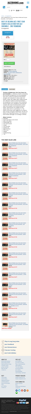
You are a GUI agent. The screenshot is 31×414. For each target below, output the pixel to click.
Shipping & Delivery (5, 380)
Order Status (4, 377)
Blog (16, 385)
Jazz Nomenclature (11, 347)
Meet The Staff (4, 368)
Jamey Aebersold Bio (5, 362)
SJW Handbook (19, 365)
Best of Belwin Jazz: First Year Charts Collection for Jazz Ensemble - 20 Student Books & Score (18, 324)
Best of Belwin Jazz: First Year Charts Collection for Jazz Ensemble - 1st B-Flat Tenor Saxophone (18, 154)
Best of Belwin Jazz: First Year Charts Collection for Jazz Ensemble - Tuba (17, 313)
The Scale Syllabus (19, 367)
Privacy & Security (9, 401)
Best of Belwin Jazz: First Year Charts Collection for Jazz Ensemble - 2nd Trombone (17, 224)
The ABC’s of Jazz (4, 365)
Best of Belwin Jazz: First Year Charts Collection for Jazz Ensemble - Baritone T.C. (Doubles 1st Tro (18, 304)
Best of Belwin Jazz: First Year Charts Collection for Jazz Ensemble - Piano (17, 263)
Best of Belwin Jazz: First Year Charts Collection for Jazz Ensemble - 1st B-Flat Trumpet (18, 184)
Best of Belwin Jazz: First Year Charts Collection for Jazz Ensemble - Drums (17, 253)
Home (2, 16)
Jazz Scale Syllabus (10, 353)
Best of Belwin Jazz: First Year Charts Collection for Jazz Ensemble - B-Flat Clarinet (17, 284)
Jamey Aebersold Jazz (5, 361)
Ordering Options (5, 381)
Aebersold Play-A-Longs (6, 364)
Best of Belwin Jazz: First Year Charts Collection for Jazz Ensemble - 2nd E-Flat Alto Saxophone (18, 144)
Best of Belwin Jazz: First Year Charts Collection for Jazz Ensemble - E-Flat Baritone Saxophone (17, 174)
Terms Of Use (3, 400)
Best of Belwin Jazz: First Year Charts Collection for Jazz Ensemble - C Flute (17, 273)
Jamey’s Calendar (4, 367)
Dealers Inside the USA (20, 377)
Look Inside (12, 89)
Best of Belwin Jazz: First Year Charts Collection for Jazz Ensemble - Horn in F (18, 293)
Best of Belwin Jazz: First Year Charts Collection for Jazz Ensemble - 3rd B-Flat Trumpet (18, 204)
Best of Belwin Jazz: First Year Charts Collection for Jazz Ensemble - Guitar (17, 233)
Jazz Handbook (9, 344)
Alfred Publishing (13, 71)
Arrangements (8, 16)
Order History (4, 378)
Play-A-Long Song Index (12, 341)
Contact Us (3, 369)
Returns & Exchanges (5, 383)
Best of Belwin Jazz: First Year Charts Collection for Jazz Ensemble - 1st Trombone (17, 214)
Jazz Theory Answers (20, 362)
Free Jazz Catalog (10, 350)
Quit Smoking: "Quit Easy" (21, 372)
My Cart (21, 10)
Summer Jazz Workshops (21, 386)
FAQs (2, 384)
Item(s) (13, 10)
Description (4, 89)
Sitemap (4, 402)
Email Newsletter (19, 371)
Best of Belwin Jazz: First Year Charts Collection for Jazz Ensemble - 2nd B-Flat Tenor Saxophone (18, 164)
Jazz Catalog (18, 369)
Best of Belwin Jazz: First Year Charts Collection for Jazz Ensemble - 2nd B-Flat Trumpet (18, 194)
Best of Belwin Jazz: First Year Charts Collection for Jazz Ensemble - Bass (17, 243)
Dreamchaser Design (13, 411)
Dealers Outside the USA (21, 378)
